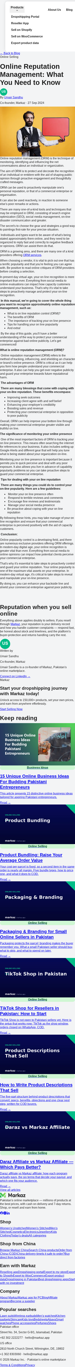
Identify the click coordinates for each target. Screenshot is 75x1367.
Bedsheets (41, 1319)
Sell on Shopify (21, 29)
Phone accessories (23, 1323)
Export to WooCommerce (29, 1275)
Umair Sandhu (13, 97)
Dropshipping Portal (25, 16)
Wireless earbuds (25, 1315)
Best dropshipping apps (53, 1279)
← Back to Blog (10, 53)
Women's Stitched (38, 1228)
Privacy (30, 1365)
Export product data (25, 43)
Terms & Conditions (12, 1365)
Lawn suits (7, 1315)
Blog (69, 9)
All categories (37, 1235)
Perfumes (41, 1323)
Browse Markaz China (14, 1250)
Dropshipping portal (31, 1272)
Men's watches (46, 1315)
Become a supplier (23, 1301)
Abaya (52, 1319)
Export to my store (55, 1272)
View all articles (10, 1189)
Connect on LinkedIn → (15, 676)
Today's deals (20, 1235)
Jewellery (45, 1231)
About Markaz (9, 1297)
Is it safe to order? (53, 1253)
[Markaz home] (12, 1194)
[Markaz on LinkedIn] (8, 1213)
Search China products (43, 1250)
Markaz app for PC (30, 1297)
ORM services (32, 255)
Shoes (52, 1323)
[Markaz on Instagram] (5, 1213)
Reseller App (20, 23)
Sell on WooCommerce (27, 36)
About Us (54, 9)
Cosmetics (17, 1231)
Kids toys (28, 1319)
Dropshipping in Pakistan (22, 1279)
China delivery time (29, 1253)
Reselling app (9, 1272)
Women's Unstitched (13, 1228)
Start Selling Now (11, 709)
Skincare (16, 1319)
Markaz (15, 624)
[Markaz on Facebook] (1, 1213)
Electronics (31, 1231)
